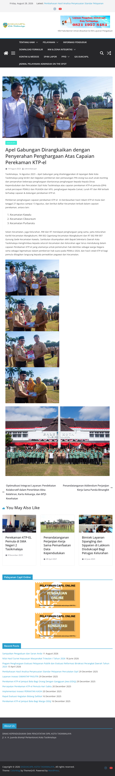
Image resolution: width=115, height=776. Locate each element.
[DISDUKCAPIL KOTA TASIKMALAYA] (6, 53)
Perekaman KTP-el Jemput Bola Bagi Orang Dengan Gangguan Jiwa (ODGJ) (39, 681)
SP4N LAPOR (50, 56)
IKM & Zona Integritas (60, 49)
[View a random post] (109, 53)
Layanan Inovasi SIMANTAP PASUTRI (20, 676)
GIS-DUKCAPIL (81, 56)
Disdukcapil (11, 143)
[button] (36, 42)
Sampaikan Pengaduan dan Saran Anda (22, 653)
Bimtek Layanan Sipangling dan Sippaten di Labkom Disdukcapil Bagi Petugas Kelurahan (96, 545)
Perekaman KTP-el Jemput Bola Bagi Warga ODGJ (26, 701)
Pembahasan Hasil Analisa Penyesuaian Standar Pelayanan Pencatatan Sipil (40, 671)
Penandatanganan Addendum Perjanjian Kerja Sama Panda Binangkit (86, 488)
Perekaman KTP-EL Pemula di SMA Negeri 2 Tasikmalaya (18, 543)
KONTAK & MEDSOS (29, 56)
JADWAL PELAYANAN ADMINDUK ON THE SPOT (42, 63)
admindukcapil (30, 168)
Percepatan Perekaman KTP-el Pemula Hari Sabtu (27, 686)
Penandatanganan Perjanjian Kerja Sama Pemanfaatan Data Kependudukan (57, 545)
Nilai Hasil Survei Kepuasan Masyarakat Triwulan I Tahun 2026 (33, 658)
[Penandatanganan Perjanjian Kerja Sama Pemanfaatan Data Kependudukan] (57, 517)
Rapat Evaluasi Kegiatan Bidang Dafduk (22, 696)
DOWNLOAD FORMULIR (31, 49)
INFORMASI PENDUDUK (75, 42)
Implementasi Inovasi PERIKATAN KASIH (22, 691)
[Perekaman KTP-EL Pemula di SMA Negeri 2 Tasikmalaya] (19, 517)
